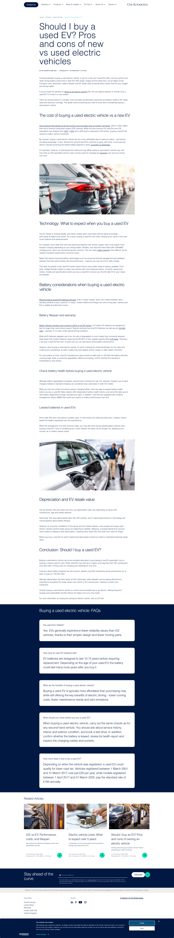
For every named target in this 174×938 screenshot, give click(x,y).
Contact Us (31, 5)
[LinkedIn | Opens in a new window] (72, 902)
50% (66, 131)
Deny (142, 928)
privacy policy (92, 880)
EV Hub (48, 17)
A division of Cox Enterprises (131, 898)
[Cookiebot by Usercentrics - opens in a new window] (24, 934)
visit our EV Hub (97, 598)
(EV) (77, 92)
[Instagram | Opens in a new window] (85, 902)
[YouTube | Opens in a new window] (80, 902)
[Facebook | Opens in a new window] (76, 902)
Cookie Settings (41, 934)
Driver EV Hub (58, 17)
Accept (142, 923)
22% (72, 131)
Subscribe (138, 875)
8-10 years (114, 339)
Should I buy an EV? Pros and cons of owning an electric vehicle (127, 839)
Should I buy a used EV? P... (74, 17)
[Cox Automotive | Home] (137, 5)
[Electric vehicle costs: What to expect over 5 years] (87, 816)
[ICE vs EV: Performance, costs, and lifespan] (44, 816)
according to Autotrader (100, 145)
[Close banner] (159, 921)
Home (42, 17)
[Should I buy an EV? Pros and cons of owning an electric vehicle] (129, 816)
